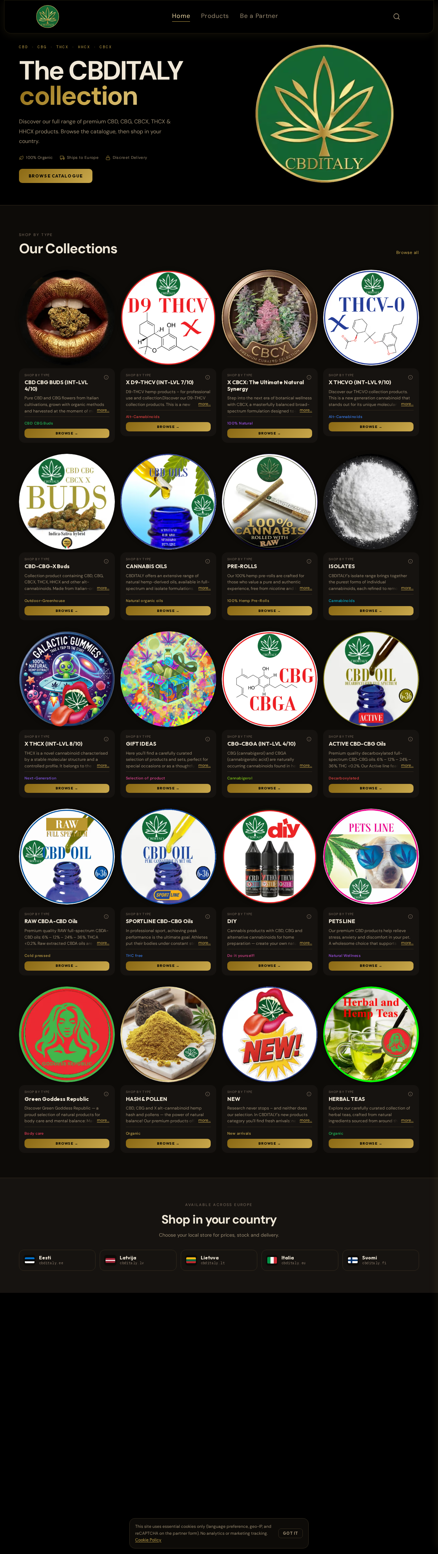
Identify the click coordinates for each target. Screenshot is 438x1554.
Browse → (67, 433)
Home (181, 16)
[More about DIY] (309, 916)
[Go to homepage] (47, 16)
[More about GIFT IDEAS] (207, 739)
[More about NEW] (309, 1094)
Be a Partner (259, 16)
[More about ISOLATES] (410, 561)
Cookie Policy (148, 1540)
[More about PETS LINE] (410, 916)
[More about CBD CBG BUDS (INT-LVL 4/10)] (106, 377)
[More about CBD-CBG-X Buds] (106, 561)
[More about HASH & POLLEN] (207, 1094)
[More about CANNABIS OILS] (207, 561)
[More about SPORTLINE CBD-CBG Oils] (207, 916)
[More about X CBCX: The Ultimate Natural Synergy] (309, 377)
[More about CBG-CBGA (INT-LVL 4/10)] (309, 739)
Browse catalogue (56, 175)
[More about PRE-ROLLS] (309, 561)
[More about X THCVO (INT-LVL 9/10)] (410, 377)
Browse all (407, 252)
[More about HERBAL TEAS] (410, 1094)
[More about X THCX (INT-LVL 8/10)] (106, 739)
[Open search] (396, 16)
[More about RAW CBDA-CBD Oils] (106, 916)
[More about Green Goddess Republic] (106, 1094)
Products (215, 16)
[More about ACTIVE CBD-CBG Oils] (410, 739)
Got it (290, 1533)
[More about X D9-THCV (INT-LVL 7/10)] (207, 377)
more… (103, 410)
